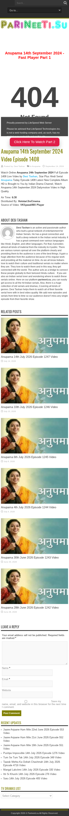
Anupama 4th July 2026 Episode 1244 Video (28, 507)
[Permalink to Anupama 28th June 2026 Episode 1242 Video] (34, 603)
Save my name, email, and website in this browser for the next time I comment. (34, 704)
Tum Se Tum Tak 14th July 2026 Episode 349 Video (32, 757)
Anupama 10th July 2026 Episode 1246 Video (29, 407)
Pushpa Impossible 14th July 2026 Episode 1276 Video (34, 753)
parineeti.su (44, 279)
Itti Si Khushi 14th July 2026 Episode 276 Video (29, 774)
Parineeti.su (33, 813)
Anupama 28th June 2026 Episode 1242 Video (30, 607)
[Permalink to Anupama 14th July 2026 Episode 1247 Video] (34, 352)
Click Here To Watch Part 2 (34, 142)
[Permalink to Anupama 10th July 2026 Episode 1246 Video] (34, 402)
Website (6, 690)
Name (5, 668)
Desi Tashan (19, 166)
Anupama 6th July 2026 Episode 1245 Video (28, 457)
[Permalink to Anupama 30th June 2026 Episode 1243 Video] (34, 553)
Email (5, 679)
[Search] (65, 3)
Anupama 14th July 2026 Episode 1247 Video (29, 356)
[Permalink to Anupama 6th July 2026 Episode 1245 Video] (34, 452)
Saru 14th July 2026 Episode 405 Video (25, 778)
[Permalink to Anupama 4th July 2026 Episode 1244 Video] (34, 502)
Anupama (36, 166)
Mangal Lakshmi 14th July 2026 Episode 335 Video (31, 769)
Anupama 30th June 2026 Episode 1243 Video (30, 557)
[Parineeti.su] (34, 26)
